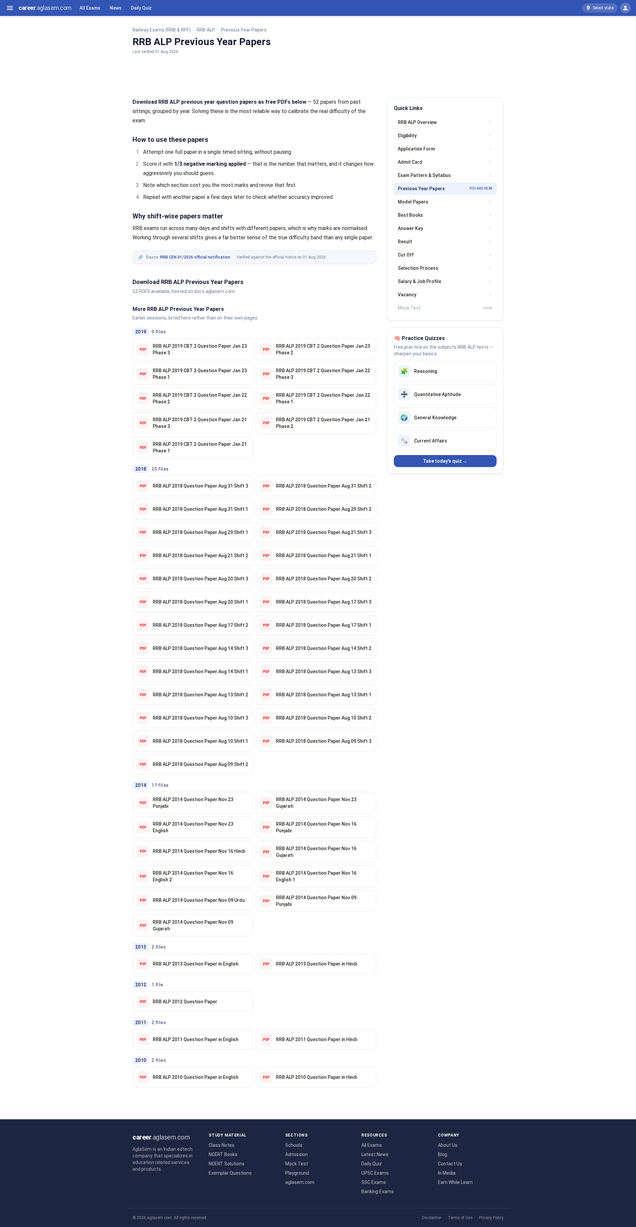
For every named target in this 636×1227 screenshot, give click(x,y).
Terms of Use (460, 1217)
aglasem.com (299, 1182)
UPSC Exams (375, 1173)
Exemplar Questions (230, 1173)
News (116, 8)
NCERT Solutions (226, 1163)
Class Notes (222, 1145)
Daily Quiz (141, 8)
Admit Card (410, 162)
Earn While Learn (455, 1182)
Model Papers (413, 201)
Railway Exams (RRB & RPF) (161, 29)
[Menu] (10, 8)
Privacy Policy (491, 1217)
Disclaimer (431, 1217)
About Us (447, 1145)
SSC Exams (373, 1182)
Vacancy (407, 294)
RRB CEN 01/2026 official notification (195, 257)
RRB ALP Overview (417, 122)
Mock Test (296, 1163)
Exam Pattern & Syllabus (424, 175)
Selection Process (418, 268)
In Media (446, 1173)
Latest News (375, 1154)
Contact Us (450, 1163)
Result (405, 241)
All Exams (90, 8)
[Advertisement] (318, 74)
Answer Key (410, 228)
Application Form (416, 148)
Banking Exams (377, 1191)
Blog (442, 1154)
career (45, 7)
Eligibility (407, 135)
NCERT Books (223, 1154)
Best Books (410, 215)
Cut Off (406, 255)
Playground (297, 1173)
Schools (293, 1145)
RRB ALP (206, 29)
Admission (296, 1154)
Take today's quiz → (445, 461)
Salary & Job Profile (419, 281)
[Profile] (625, 8)
